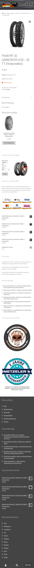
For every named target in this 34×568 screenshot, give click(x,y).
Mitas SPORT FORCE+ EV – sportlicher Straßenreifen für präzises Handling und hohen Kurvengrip (17, 286)
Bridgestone (7, 526)
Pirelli (5, 554)
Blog (5, 406)
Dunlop (6, 535)
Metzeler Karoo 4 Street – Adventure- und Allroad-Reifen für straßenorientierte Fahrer (17, 297)
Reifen (12, 13)
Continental (7, 529)
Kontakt (6, 421)
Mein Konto (5, 565)
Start (5, 13)
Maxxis (5, 542)
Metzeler (6, 545)
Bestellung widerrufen (10, 418)
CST (5, 532)
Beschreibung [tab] (5, 97)
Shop (8, 13)
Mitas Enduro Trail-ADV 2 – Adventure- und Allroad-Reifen (18, 290)
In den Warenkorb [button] (9, 143)
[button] (30, 21)
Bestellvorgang (8, 409)
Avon (5, 523)
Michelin (6, 548)
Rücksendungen (8, 415)
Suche (17, 565)
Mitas (5, 551)
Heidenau (6, 539)
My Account (7, 412)
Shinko (6, 557)
